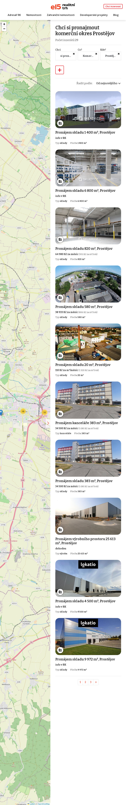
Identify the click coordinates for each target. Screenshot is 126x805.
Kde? (103, 49)
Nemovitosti (33, 15)
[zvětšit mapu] (48, 423)
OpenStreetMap (44, 804)
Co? (80, 49)
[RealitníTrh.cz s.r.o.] (63, 6)
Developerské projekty (94, 15)
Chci (58, 49)
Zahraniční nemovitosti (61, 15)
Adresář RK (14, 15)
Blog (115, 15)
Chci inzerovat (113, 6)
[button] (44, 412)
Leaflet (32, 804)
